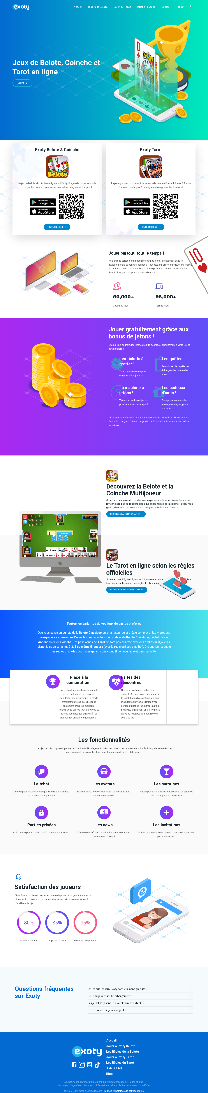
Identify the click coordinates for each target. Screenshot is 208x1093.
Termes (108, 1090)
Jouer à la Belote (98, 7)
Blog (180, 7)
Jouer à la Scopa (146, 7)
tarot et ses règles (135, 583)
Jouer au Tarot (122, 7)
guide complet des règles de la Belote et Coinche (152, 507)
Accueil (78, 7)
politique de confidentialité (129, 1090)
